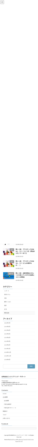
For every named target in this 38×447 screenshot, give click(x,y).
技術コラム (7, 294)
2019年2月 (7, 345)
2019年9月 (7, 326)
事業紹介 (5, 411)
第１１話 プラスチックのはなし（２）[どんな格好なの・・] (25, 263)
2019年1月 (7, 348)
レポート (6, 291)
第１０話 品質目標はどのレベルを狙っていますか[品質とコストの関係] (25, 275)
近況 (5, 309)
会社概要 (5, 397)
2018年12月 (7, 352)
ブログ (4, 415)
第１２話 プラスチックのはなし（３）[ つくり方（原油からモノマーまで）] (25, 251)
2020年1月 (7, 323)
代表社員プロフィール (10, 408)
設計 (5, 305)
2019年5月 (7, 334)
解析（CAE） (8, 302)
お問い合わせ (6, 418)
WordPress (13, 439)
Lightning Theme (22, 439)
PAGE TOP (35, 431)
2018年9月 (7, 359)
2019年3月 (7, 341)
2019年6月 (7, 330)
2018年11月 (7, 356)
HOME (4, 393)
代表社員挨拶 (7, 404)
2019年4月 (7, 337)
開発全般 (6, 313)
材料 (5, 298)
